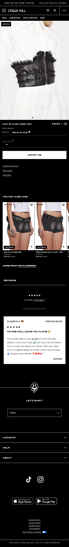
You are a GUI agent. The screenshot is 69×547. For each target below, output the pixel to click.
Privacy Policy (34, 520)
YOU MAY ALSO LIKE (15, 196)
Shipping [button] (7, 175)
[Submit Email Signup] (57, 412)
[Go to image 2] (34, 117)
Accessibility (34, 528)
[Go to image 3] (36, 117)
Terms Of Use (34, 523)
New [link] (4, 18)
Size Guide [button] (7, 171)
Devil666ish (7, 128)
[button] (18, 3)
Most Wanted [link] (30, 18)
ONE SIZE (7, 142)
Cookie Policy (34, 526)
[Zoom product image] (34, 70)
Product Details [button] (10, 166)
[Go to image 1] (32, 117)
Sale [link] (42, 18)
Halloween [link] (14, 18)
